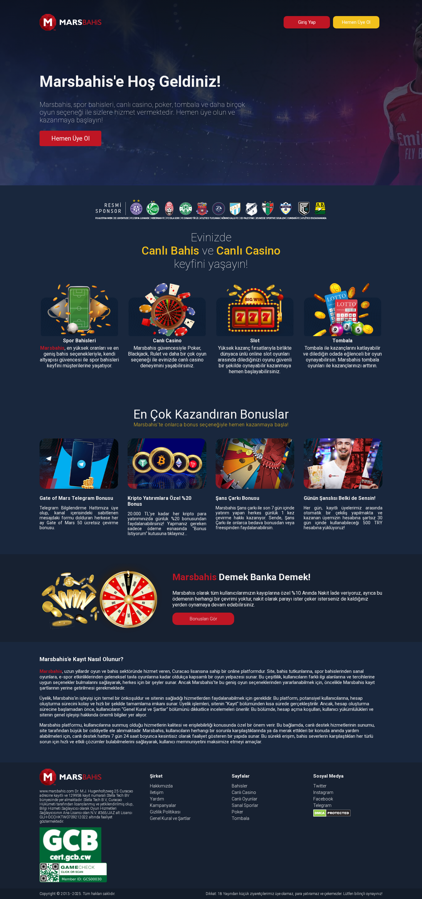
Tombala (240, 818)
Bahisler (239, 785)
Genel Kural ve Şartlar (170, 818)
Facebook (323, 798)
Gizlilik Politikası (165, 811)
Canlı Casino (244, 792)
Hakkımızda (161, 785)
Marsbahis (52, 348)
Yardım (157, 798)
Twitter (320, 785)
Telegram (322, 805)
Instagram (323, 792)
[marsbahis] (70, 29)
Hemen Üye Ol (356, 22)
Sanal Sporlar (245, 805)
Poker (237, 811)
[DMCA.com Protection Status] (332, 815)
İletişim (156, 792)
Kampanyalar (163, 805)
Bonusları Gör (203, 619)
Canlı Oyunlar (244, 798)
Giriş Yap (307, 22)
